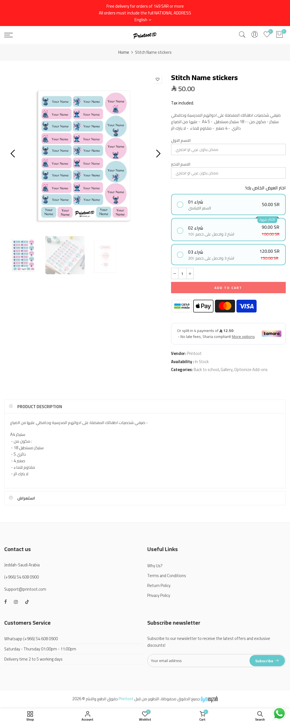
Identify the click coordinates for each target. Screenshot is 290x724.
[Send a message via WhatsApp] (279, 713)
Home (123, 52)
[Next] (158, 153)
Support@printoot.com (25, 589)
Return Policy (158, 585)
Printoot (194, 353)
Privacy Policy (158, 595)
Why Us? (155, 565)
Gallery (227, 369)
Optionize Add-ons (251, 369)
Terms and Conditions (166, 575)
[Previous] (13, 153)
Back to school (206, 369)
